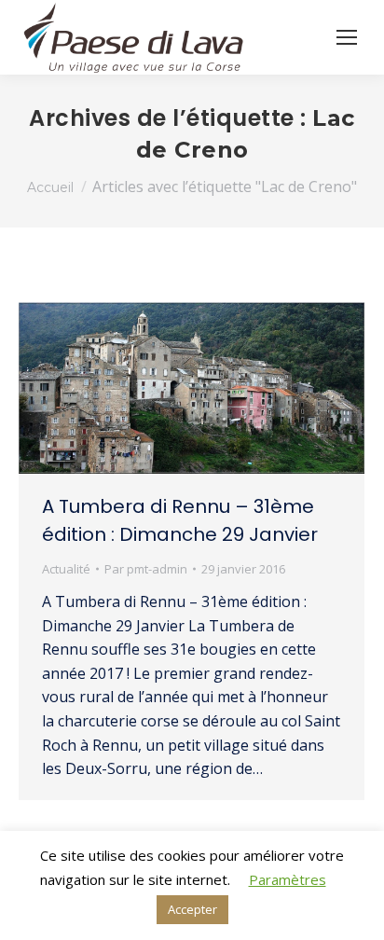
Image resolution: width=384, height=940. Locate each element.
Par (145, 568)
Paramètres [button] (287, 879)
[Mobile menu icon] (346, 37)
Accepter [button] (192, 909)
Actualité (66, 568)
